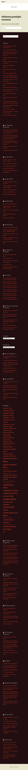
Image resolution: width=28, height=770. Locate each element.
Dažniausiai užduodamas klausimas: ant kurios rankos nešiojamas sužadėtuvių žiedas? (10, 646)
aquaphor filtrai (8, 410)
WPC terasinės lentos (7, 624)
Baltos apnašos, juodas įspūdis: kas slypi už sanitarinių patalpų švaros (10, 316)
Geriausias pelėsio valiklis (8, 109)
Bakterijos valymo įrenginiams (9, 541)
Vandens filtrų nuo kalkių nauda (10, 87)
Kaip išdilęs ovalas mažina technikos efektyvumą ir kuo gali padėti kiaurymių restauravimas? (10, 137)
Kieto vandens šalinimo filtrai (9, 73)
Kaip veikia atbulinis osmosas (9, 50)
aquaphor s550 (7, 430)
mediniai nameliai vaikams (10, 471)
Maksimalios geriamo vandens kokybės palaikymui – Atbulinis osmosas (10, 54)
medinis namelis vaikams (7, 482)
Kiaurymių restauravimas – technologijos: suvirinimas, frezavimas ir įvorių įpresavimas (10, 364)
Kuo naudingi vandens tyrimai (9, 166)
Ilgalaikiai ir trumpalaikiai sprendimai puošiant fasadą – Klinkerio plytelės (10, 697)
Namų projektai (8, 379)
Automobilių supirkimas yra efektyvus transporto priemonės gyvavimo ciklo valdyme (10, 131)
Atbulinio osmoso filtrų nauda (9, 744)
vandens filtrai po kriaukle (7, 517)
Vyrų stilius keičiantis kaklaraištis (10, 150)
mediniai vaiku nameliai (10, 475)
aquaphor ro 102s (8, 424)
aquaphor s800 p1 (6, 439)
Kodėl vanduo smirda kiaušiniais (10, 115)
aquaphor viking (8, 454)
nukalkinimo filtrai (10, 493)
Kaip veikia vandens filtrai (8, 192)
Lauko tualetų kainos (7, 264)
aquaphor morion (8, 415)
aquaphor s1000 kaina (9, 443)
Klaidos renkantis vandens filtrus (10, 227)
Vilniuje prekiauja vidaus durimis (10, 685)
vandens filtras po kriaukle (7, 524)
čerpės (4, 531)
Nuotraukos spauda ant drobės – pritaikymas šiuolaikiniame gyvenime (10, 321)
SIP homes (7, 275)
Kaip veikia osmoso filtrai (8, 168)
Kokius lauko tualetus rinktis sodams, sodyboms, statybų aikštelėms (10, 756)
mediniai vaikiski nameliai (7, 473)
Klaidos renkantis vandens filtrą (10, 163)
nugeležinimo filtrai (10, 490)
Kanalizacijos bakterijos (7, 251)
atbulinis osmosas (10, 458)
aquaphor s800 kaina (8, 438)
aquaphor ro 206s (7, 426)
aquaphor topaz (8, 447)
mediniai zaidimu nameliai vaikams (9, 481)
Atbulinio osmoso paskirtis (9, 650)
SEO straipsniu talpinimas (8, 126)
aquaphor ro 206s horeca (9, 428)
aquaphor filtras (8, 413)
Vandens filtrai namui (7, 258)
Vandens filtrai (8, 157)
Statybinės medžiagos (10, 683)
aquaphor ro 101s (8, 417)
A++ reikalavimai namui (8, 672)
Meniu (3, 1)
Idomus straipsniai (9, 354)
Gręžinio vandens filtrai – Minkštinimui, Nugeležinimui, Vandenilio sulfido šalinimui (10, 562)
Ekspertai (7, 661)
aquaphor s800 (7, 436)
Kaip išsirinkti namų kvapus (9, 368)
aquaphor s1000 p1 (7, 445)
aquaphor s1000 (7, 441)
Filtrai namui (8, 740)
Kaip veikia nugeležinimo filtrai (9, 194)
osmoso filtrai (8, 496)
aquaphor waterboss (9, 456)
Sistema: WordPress (14, 767)
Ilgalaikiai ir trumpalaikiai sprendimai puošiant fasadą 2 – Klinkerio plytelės (10, 703)
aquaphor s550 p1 (6, 434)
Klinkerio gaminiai (9, 605)
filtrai (5, 461)
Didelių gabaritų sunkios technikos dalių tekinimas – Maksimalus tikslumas (10, 142)
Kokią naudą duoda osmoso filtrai (10, 621)
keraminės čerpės (6, 469)
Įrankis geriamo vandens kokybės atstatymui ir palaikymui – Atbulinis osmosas (10, 617)
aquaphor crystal (7, 408)
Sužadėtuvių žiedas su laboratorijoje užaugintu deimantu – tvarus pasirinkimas (10, 584)
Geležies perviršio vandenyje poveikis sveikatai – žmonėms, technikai (10, 727)
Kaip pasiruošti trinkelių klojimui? (10, 663)
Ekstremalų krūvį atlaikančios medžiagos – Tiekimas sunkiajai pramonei (10, 589)
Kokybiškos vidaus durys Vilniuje (10, 669)
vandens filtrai (9, 499)
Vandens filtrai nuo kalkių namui (10, 203)
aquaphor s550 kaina (8, 432)
